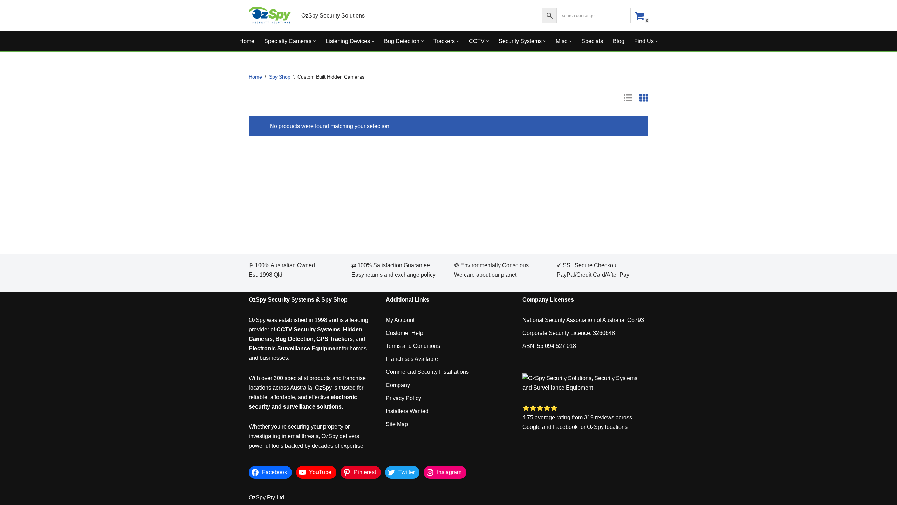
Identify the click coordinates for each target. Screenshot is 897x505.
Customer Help (404, 333)
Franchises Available (412, 359)
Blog (618, 41)
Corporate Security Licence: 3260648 (568, 333)
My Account (400, 320)
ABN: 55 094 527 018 (549, 346)
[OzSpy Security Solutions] (270, 15)
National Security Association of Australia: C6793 (583, 320)
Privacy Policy (403, 398)
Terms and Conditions (413, 346)
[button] (314, 41)
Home (246, 41)
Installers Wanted (407, 411)
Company (398, 385)
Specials (592, 41)
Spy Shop (279, 77)
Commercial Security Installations (427, 372)
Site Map (397, 424)
